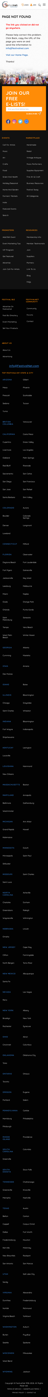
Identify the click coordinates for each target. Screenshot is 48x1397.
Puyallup (26, 1335)
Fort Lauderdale (29, 562)
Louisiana (8, 766)
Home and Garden (11, 190)
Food (5, 170)
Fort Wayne (8, 729)
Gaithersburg (28, 803)
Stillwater (7, 864)
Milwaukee (27, 1353)
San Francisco (29, 481)
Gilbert (26, 379)
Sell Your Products (10, 328)
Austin (25, 1208)
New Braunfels (9, 1255)
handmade (31, 145)
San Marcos (28, 1263)
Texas (6, 1208)
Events (6, 138)
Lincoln (26, 929)
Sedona (6, 403)
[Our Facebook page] (8, 121)
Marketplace (33, 138)
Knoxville (26, 1190)
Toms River (27, 963)
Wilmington (28, 918)
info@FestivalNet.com (24, 366)
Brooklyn (6, 1018)
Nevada (7, 992)
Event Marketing (10, 322)
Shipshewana (8, 737)
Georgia (7, 647)
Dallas (5, 1232)
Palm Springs (28, 458)
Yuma (5, 411)
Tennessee (8, 1182)
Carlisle (26, 1110)
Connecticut (10, 544)
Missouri (8, 874)
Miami (5, 594)
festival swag (32, 190)
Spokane (26, 1342)
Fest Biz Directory (10, 315)
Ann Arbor (27, 821)
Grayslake (27, 703)
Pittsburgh (7, 1126)
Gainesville (27, 570)
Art (4, 158)
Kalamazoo (7, 837)
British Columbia (8, 423)
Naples (26, 594)
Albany (26, 1010)
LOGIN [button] (26, 5)
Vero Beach (28, 627)
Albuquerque (28, 973)
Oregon (7, 1092)
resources (31, 230)
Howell (26, 829)
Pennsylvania (10, 1110)
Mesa (5, 387)
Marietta (26, 655)
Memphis (7, 1198)
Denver (6, 525)
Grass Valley (28, 442)
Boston (26, 784)
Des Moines (8, 674)
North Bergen (8, 963)
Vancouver (27, 422)
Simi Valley (27, 497)
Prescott (6, 395)
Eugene (26, 1092)
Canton (26, 1216)
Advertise (7, 263)
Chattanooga (28, 1182)
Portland (6, 1100)
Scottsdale (27, 395)
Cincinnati (7, 1044)
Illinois (7, 695)
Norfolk (6, 1308)
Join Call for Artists (11, 269)
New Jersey (9, 947)
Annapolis (27, 795)
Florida (7, 554)
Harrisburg (7, 1118)
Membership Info (34, 237)
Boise (25, 684)
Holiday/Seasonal (10, 183)
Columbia (27, 1149)
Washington (10, 1327)
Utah (5, 1274)
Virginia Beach (9, 1316)
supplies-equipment (35, 170)
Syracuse (27, 1026)
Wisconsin (8, 1353)
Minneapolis (8, 856)
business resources (35, 183)
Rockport (27, 1255)
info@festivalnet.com (17, 48)
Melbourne (27, 586)
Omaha (6, 936)
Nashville (27, 1198)
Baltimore (7, 803)
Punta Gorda (28, 609)
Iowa (5, 666)
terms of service (14, 1389)
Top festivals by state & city (17, 373)
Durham (26, 902)
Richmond (27, 1308)
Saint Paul (27, 856)
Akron (25, 1037)
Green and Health (10, 177)
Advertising (7, 356)
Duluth (26, 848)
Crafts (5, 164)
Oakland (6, 458)
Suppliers (30, 256)
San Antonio (8, 1263)
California (9, 434)
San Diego (7, 481)
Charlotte (7, 902)
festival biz (8, 299)
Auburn (26, 1327)
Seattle (6, 1342)
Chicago (6, 703)
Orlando (6, 609)
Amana (26, 666)
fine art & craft (33, 177)
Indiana (7, 721)
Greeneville (7, 1190)
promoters (8, 230)
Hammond (27, 766)
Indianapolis (28, 729)
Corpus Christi (29, 1224)
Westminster (8, 811)
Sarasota (27, 617)
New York (8, 1010)
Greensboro (8, 910)
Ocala (5, 602)
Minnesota (8, 848)
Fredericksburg (9, 1240)
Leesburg (7, 586)
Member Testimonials (36, 243)
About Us (7, 343)
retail (29, 151)
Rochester (7, 1026)
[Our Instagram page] (14, 121)
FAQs (29, 282)
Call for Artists (9, 145)
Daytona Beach (9, 562)
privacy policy (18, 1393)
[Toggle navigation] (44, 4)
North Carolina (8, 893)
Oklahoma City (29, 1055)
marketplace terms (31, 1389)
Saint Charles (8, 711)
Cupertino (7, 442)
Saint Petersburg (7, 618)
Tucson (26, 403)
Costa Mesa (28, 434)
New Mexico (9, 973)
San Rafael (27, 489)
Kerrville (6, 1248)
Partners (30, 263)
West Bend (7, 1361)
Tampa (6, 627)
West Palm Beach (7, 636)
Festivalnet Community (32, 300)
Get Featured (8, 256)
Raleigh (26, 910)
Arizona (7, 379)
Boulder (6, 516)
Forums (30, 315)
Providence (27, 1137)
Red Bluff (7, 465)
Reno (5, 1000)
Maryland (8, 795)
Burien (5, 1335)
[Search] (39, 5)
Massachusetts (10, 784)
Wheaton (27, 711)
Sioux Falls (27, 1169)
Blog (29, 275)
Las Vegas (27, 992)
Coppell (6, 1224)
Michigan (8, 821)
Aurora (26, 508)
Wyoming (8, 1371)
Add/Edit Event (9, 237)
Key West (27, 578)
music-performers (34, 164)
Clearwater (27, 554)
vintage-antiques (34, 158)
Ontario (7, 1074)
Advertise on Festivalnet (8, 307)
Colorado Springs (27, 517)
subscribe (32, 114)
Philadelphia (28, 1118)
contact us (31, 1393)
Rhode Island (6, 1138)
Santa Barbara (9, 497)
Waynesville (8, 918)
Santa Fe (6, 981)
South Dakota (7, 1170)
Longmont (27, 525)
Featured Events (9, 209)
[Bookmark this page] (26, 121)
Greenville (7, 1159)
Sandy (5, 1282)
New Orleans (8, 774)
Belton (5, 1216)
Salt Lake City (29, 1274)
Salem (25, 1100)
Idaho (6, 684)
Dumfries (7, 1300)
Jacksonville (8, 578)
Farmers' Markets (10, 196)
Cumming (7, 655)
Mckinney (27, 1248)
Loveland (6, 533)
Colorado (8, 508)
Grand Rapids (8, 829)
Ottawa (26, 1074)
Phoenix (26, 387)
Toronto (6, 1081)
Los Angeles (28, 450)
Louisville (6, 755)
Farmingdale (28, 955)
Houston (26, 1240)
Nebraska (8, 929)
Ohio (5, 1037)
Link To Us (31, 269)
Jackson (26, 1371)
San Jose (7, 489)
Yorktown (27, 1316)
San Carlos (27, 473)
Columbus (27, 1044)
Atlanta (26, 647)
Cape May (27, 947)
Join (29, 250)
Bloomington (28, 695)
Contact (30, 321)
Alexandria (27, 1292)
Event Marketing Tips (12, 243)
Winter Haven (29, 635)
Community (32, 308)
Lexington (27, 748)
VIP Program (8, 250)
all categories (33, 196)
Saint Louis (7, 882)
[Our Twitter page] (20, 121)
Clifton (5, 955)
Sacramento (8, 473)
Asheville (26, 892)
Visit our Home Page (17, 54)
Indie (5, 202)
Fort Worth (27, 1232)
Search (5, 215)
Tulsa (5, 1063)
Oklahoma (8, 1055)
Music (5, 151)
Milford (26, 544)
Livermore (7, 450)
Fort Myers (7, 570)
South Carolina (8, 1150)
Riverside (27, 465)
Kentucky (8, 748)
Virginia (7, 1292)
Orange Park (28, 602)
